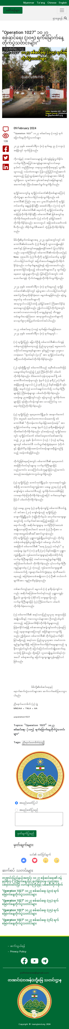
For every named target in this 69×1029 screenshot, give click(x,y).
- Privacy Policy (17, 952)
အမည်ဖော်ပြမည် (28, 810)
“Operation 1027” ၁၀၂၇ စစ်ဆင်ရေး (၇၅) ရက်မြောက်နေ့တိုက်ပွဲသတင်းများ (30, 912)
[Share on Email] (5, 131)
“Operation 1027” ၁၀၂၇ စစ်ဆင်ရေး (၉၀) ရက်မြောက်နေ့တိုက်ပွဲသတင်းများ (30, 892)
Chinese (51, 3)
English (63, 3)
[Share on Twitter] (6, 160)
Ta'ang (41, 3)
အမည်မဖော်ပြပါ (28, 803)
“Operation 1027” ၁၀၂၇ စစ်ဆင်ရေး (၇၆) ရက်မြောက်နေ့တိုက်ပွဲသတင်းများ (30, 921)
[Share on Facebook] (6, 151)
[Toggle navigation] (62, 10)
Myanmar (28, 3)
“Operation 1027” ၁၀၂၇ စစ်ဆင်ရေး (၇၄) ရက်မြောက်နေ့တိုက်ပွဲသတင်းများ (30, 902)
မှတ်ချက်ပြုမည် (25, 834)
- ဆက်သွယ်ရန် (16, 946)
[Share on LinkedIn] (6, 169)
